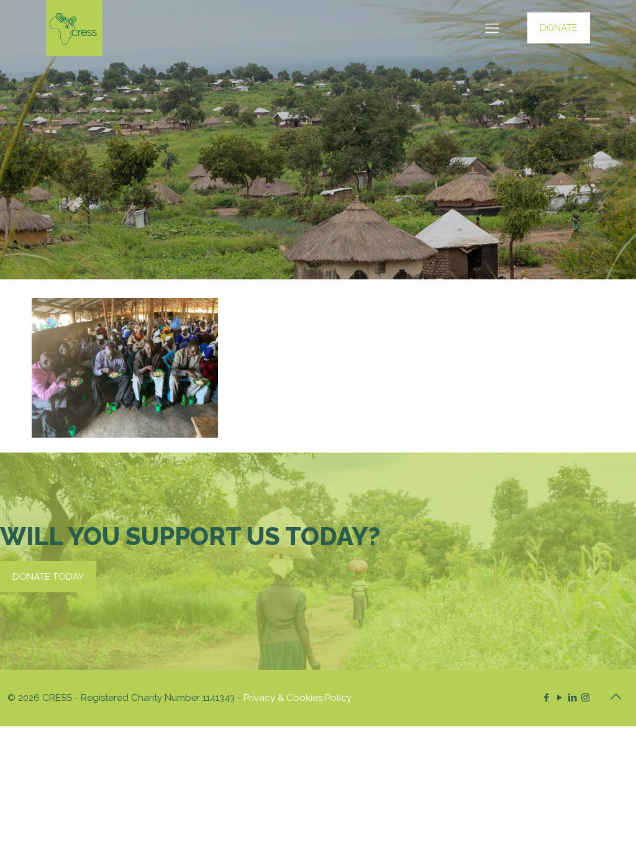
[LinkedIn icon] (572, 697)
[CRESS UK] (74, 28)
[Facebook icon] (546, 697)
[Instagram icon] (585, 697)
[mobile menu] (491, 27)
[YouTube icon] (559, 697)
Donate (559, 28)
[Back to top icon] (615, 696)
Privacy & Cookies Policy (297, 697)
